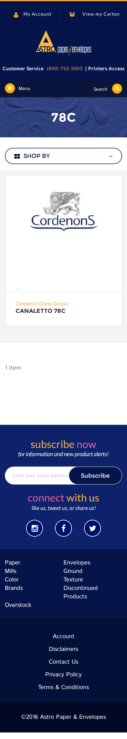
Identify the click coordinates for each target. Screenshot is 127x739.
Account (64, 636)
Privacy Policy (63, 674)
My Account (37, 14)
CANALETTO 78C (40, 311)
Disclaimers (63, 649)
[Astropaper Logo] (63, 42)
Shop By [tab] (36, 156)
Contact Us (63, 662)
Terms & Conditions (63, 687)
